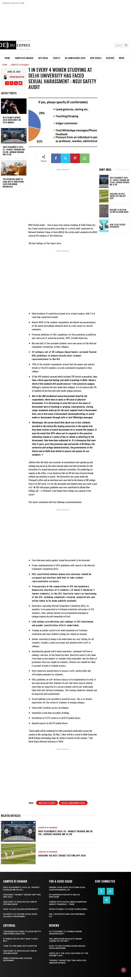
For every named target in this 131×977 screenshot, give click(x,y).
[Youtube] (20, 83)
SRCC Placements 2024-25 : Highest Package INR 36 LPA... (21, 888)
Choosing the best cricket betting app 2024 (62, 855)
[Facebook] (7, 83)
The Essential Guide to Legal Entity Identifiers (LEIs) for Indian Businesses (13, 183)
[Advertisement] (81, 29)
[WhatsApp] (84, 158)
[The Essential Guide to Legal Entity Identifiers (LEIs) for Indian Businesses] (14, 168)
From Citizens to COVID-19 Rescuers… (68, 909)
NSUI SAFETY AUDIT (47, 803)
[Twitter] (16, 83)
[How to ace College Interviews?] (103, 225)
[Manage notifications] (123, 970)
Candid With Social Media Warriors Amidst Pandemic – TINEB (68, 903)
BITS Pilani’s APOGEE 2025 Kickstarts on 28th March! (12, 120)
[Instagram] (11, 83)
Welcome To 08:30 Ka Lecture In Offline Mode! (119, 210)
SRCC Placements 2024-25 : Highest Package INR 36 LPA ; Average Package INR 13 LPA (14, 151)
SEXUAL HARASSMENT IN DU (73, 803)
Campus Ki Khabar (20, 64)
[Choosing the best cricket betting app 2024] (18, 854)
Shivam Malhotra (16, 76)
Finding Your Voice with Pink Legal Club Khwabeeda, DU (67, 888)
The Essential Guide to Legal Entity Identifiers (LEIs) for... (22, 932)
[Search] (126, 45)
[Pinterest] (75, 158)
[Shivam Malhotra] (6, 77)
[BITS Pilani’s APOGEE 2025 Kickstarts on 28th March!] (14, 106)
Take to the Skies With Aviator (20, 946)
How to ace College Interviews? (117, 225)
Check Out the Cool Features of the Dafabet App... (68, 954)
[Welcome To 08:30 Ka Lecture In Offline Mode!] (103, 211)
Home (4, 64)
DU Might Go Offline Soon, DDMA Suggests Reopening (20, 915)
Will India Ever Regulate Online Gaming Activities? (65, 940)
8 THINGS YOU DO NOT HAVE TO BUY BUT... (20, 940)
